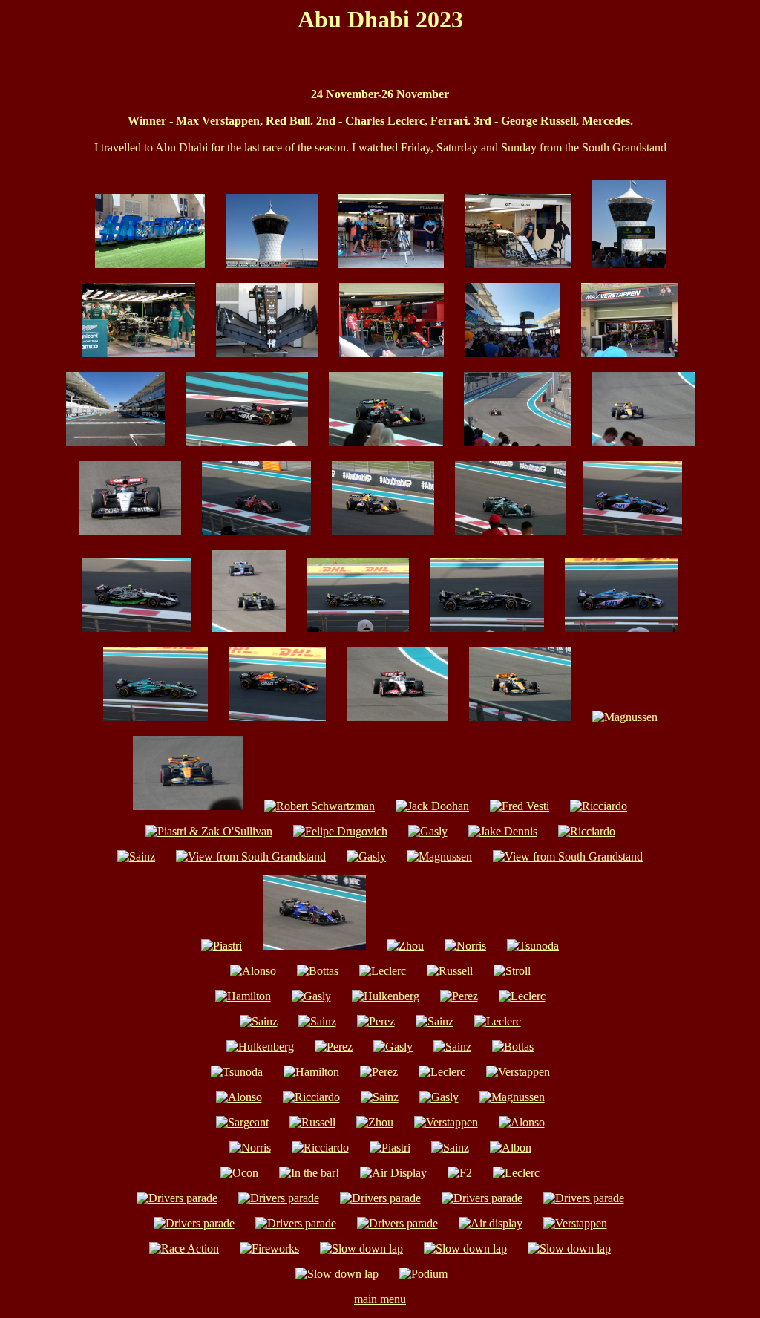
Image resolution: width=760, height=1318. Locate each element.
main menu (380, 1299)
